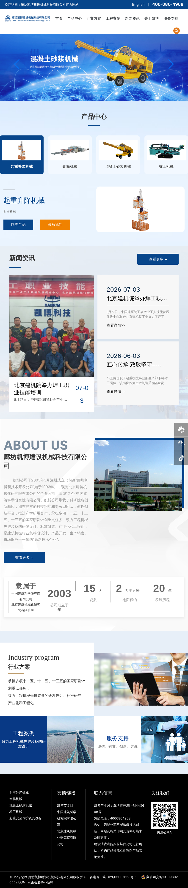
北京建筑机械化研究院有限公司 (66, 837)
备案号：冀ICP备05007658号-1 (113, 877)
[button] (87, 96)
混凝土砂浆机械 (20, 805)
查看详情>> (116, 325)
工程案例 (24, 733)
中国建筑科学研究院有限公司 (66, 818)
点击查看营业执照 (40, 883)
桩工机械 (15, 812)
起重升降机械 (24, 200)
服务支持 (118, 738)
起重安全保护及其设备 (25, 818)
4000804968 (120, 818)
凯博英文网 (65, 805)
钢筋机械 (15, 799)
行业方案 (19, 667)
